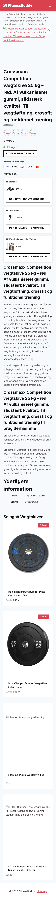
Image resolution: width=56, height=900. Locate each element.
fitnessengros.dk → (20, 153)
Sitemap (42, 891)
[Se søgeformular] (43, 5)
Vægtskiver (8, 125)
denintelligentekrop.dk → (28, 199)
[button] (48, 30)
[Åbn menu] (50, 5)
